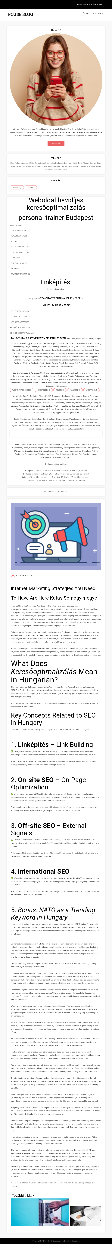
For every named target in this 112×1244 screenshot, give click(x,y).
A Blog (20, 135)
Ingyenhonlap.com (39, 807)
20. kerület (50, 480)
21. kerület (60, 480)
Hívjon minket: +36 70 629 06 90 (90, 4)
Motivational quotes (20, 317)
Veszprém (58, 169)
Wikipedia (15, 269)
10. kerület (64, 474)
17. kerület (75, 477)
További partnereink (20, 274)
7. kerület (36, 474)
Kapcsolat (98, 13)
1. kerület (37, 470)
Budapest (59, 163)
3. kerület (56, 470)
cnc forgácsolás (19, 230)
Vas (52, 169)
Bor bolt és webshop (20, 247)
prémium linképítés (60, 761)
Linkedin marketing (20, 252)
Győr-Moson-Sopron (87, 163)
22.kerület (70, 480)
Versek (14, 241)
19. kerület (40, 480)
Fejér (75, 163)
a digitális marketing (50, 132)
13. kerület (34, 477)
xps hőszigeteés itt (20, 322)
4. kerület (65, 470)
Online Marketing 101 (53, 853)
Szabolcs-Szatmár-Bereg (90, 166)
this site (57, 703)
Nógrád (64, 166)
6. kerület (83, 470)
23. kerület (80, 480)
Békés (32, 163)
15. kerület (55, 477)
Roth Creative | (64, 1241)
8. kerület (45, 474)
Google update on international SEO (68, 891)
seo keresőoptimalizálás (22, 333)
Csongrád (68, 163)
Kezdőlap (82, 13)
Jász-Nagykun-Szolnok (32, 166)
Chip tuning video (19, 263)
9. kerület (54, 474)
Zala (65, 169)
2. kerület (47, 470)
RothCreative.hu (58, 807)
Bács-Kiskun (15, 163)
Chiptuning (16, 258)
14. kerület (45, 477)
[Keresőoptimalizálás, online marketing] (20, 18)
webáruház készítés (21, 390)
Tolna (47, 169)
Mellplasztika (34, 298)
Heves (19, 166)
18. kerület (86, 477)
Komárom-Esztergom (51, 166)
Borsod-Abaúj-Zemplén (45, 163)
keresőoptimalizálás (20, 328)
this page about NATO (32, 930)
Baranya (25, 163)
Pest (70, 166)
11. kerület (74, 474)
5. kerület (74, 470)
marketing (75, 390)
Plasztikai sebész (19, 236)
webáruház (91, 390)
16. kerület (65, 477)
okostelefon (44, 390)
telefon (60, 390)
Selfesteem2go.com (20, 311)
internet (30, 187)
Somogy (76, 166)
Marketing (16, 187)
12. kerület (84, 474)
